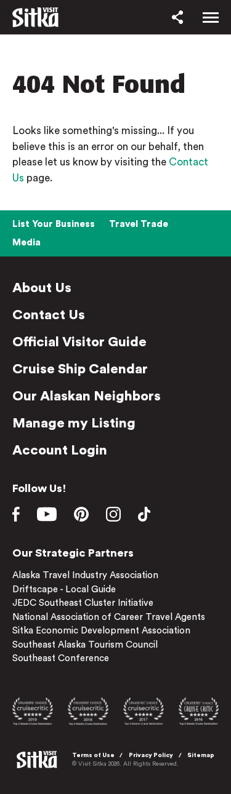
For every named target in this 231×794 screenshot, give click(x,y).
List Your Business (53, 224)
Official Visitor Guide (79, 342)
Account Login (59, 450)
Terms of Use (93, 755)
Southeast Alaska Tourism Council (85, 644)
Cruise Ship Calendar (80, 369)
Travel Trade (138, 224)
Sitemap (200, 755)
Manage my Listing (74, 423)
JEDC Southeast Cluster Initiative (82, 603)
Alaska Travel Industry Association (85, 575)
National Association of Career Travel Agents (108, 617)
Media (26, 242)
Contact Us (48, 315)
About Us (41, 288)
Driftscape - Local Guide (64, 589)
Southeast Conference (60, 658)
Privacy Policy (151, 755)
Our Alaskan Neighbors (86, 396)
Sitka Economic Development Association (101, 630)
